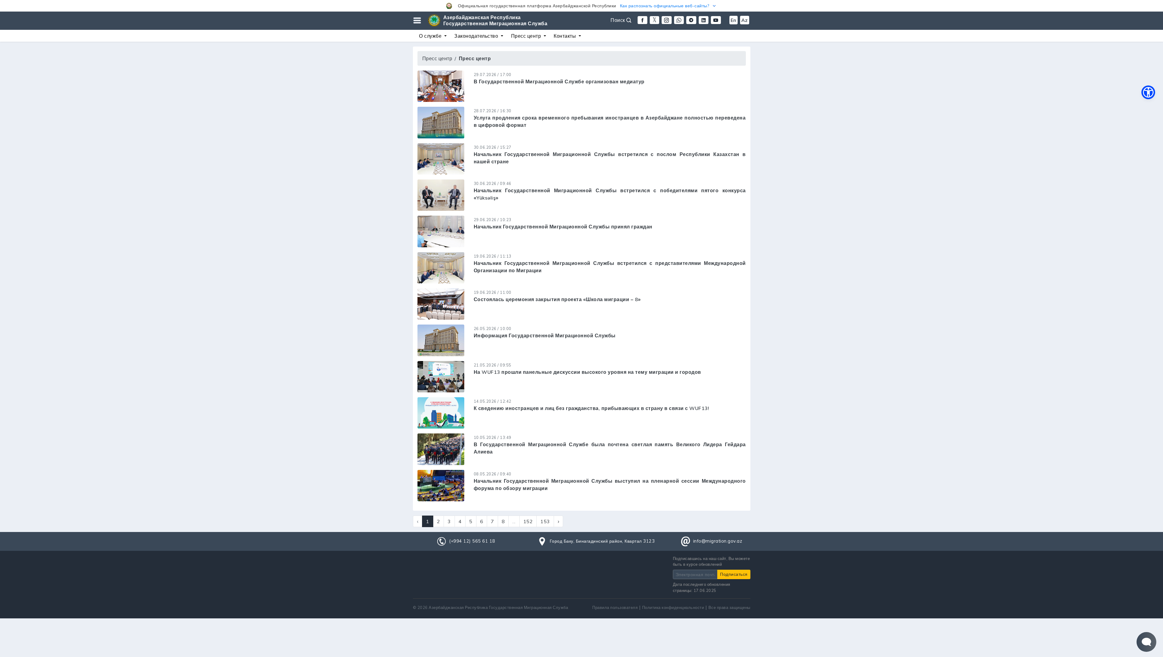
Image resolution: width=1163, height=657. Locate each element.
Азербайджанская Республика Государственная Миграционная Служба (495, 20)
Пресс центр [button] (526, 36)
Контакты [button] (565, 36)
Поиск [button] (618, 20)
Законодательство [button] (477, 36)
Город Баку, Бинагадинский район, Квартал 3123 (602, 541)
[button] (581, 6)
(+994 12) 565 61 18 (472, 541)
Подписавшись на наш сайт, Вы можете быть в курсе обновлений (711, 561)
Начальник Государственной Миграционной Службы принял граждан (563, 227)
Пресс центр (437, 58)
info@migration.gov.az (717, 541)
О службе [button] (431, 36)
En (733, 20)
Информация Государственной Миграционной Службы (545, 335)
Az (744, 20)
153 (545, 521)
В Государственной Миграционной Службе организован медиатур (559, 81)
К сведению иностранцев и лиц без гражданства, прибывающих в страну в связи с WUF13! (591, 408)
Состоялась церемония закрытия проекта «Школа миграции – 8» (557, 299)
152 (528, 521)
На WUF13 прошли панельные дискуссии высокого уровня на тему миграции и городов (587, 372)
